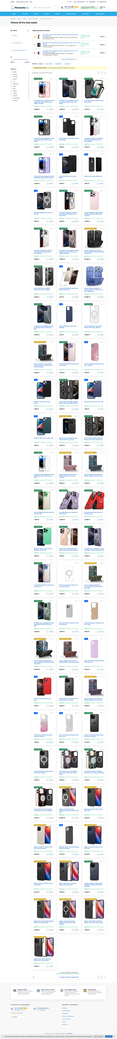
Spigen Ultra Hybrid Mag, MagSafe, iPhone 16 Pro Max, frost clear (69, 810)
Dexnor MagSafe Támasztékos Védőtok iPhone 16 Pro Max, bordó (69, 661)
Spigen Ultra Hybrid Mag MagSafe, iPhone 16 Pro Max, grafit (44, 921)
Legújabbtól (67, 63)
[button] (69, 59)
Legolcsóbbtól (48, 63)
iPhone (24, 18)
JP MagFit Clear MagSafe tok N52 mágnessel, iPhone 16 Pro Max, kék (43, 327)
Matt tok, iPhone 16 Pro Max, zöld (43, 438)
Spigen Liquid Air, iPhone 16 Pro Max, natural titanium (43, 847)
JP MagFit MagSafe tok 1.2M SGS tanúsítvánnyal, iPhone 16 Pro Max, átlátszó (93, 140)
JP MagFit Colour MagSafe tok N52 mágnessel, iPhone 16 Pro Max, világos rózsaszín (44, 102)
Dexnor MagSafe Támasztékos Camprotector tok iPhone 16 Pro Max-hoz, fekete (43, 365)
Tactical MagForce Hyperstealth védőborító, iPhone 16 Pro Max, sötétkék (93, 885)
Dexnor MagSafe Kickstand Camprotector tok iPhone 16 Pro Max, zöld (93, 586)
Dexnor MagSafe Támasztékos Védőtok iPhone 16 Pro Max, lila (93, 699)
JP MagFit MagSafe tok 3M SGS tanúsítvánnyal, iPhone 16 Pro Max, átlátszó (43, 252)
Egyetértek (109, 1036)
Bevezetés (13, 18)
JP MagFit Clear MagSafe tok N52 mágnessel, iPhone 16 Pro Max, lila (94, 549)
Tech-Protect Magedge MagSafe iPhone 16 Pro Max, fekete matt (68, 402)
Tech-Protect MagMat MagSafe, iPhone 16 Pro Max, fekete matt (93, 438)
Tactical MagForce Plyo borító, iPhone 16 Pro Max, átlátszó (93, 326)
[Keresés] (35, 7)
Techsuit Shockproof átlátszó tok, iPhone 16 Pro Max (69, 289)
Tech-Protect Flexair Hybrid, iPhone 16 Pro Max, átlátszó (42, 289)
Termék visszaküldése (68, 1016)
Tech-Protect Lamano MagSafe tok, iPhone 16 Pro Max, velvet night (68, 773)
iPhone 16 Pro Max (33, 18)
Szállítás (13, 1)
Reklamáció (65, 1013)
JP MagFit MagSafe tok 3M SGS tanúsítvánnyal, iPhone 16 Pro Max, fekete (68, 214)
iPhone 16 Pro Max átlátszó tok (93, 176)
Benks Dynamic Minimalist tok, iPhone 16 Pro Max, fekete (68, 438)
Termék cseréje (66, 1019)
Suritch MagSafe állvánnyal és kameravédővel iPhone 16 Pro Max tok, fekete (94, 252)
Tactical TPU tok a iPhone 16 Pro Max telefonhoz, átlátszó (68, 699)
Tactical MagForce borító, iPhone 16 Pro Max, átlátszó (43, 772)
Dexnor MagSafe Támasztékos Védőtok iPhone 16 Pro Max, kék (93, 475)
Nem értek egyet (98, 1036)
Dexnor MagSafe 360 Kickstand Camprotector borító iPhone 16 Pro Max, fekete (44, 662)
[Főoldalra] (20, 8)
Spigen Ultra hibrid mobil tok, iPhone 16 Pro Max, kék (67, 884)
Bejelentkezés (103, 1)
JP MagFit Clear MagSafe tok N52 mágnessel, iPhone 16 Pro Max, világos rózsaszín (68, 252)
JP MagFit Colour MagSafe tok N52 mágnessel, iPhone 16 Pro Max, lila (44, 177)
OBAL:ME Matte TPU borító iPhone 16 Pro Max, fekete (69, 847)
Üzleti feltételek (66, 1010)
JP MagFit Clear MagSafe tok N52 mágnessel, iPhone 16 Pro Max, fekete (68, 102)
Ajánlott (41, 63)
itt (86, 1036)
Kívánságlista (92, 1)
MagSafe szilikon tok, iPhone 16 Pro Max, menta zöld (43, 549)
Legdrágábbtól (58, 63)
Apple (19, 18)
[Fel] (33, 977)
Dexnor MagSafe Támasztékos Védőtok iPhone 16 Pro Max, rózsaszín (68, 476)
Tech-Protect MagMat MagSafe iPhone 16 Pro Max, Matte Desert (68, 549)
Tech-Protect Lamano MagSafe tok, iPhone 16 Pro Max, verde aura (94, 772)
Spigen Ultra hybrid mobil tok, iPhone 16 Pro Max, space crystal (93, 921)
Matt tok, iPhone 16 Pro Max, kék (93, 401)
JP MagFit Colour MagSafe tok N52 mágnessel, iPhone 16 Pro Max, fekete (44, 140)
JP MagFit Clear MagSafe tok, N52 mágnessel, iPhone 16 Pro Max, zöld (43, 624)
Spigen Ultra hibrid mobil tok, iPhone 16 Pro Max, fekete (42, 959)
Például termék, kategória (44, 7)
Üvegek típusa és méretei (22, 1)
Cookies (64, 1021)
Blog (31, 1)
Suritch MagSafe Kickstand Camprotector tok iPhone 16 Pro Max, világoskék (93, 290)
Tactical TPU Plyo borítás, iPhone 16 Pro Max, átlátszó (93, 735)
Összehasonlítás (81, 1)
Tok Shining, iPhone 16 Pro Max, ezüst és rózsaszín (43, 735)
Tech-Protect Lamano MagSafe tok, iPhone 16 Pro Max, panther (43, 809)
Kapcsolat (64, 1024)
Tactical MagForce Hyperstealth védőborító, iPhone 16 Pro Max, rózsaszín (93, 214)
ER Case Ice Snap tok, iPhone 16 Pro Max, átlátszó (68, 585)
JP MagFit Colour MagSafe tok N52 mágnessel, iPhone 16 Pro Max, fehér (44, 476)
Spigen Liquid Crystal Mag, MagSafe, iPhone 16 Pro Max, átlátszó (67, 922)
